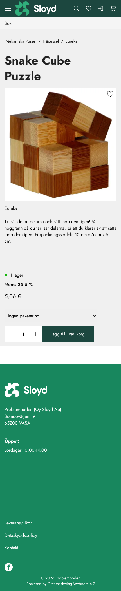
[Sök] (76, 8)
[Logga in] (101, 8)
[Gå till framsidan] (36, 8)
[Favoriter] (88, 8)
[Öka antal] (35, 334)
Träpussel (51, 41)
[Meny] (7, 8)
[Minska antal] (11, 334)
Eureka (71, 41)
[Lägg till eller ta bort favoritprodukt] (110, 94)
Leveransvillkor (18, 523)
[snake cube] (60, 144)
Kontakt (11, 547)
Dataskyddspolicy (21, 535)
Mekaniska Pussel (21, 41)
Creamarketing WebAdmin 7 (71, 583)
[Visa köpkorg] (113, 8)
